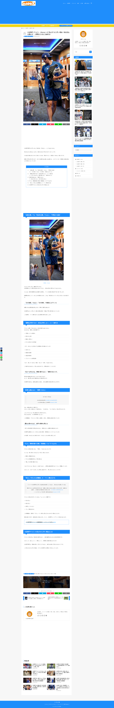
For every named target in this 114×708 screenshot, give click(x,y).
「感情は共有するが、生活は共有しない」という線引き (41, 173)
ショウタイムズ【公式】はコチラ (66, 25)
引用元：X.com (46, 283)
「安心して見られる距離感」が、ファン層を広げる (40, 182)
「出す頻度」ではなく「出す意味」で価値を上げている (41, 171)
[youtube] (46, 615)
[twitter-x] (40, 615)
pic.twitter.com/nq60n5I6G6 (51, 400)
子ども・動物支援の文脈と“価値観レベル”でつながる (40, 180)
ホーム (47, 704)
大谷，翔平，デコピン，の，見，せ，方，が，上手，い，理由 (46, 573)
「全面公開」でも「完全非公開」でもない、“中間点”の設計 (41, 170)
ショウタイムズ (29, 618)
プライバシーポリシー (53, 704)
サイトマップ (60, 704)
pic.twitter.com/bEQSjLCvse (57, 489)
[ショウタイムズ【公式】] (28, 3)
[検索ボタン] (91, 3)
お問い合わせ (66, 704)
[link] (38, 615)
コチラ (54, 522)
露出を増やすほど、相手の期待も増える (38, 178)
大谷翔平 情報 (30, 36)
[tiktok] (44, 615)
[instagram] (42, 615)
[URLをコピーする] (66, 124)
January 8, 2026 (53, 402)
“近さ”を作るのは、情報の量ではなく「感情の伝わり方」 (42, 175)
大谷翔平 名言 (80, 166)
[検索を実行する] (90, 52)
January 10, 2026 (56, 491)
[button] (27, 124)
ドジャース (79, 168)
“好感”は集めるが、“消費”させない (36, 177)
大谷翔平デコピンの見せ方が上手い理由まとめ (39, 184)
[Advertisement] (57, 15)
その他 (78, 175)
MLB (78, 173)
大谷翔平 (26, 36)
